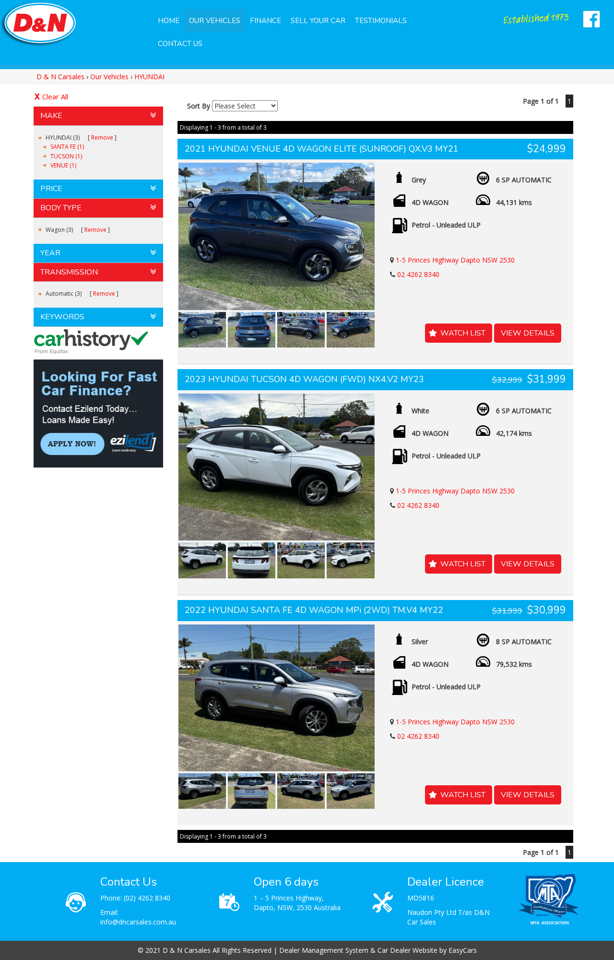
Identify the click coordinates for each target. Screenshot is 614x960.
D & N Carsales (60, 76)
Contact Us (180, 43)
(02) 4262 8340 (147, 897)
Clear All (55, 96)
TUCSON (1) (66, 156)
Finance (265, 20)
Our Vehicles (214, 20)
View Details (528, 333)
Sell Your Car (318, 20)
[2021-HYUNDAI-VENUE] (276, 236)
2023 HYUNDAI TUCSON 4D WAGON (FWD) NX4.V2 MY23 (304, 379)
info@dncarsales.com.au (138, 921)
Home (168, 20)
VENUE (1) (63, 165)
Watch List (462, 333)
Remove (102, 137)
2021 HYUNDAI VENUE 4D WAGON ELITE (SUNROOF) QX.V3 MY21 (322, 149)
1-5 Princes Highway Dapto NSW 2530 (455, 259)
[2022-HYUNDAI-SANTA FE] (276, 698)
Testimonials (381, 20)
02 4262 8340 (418, 274)
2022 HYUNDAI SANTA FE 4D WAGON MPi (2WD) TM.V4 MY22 (314, 610)
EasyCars (463, 950)
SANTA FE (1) (67, 147)
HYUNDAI (149, 76)
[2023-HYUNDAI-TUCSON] (276, 467)
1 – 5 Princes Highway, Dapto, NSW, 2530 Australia (297, 902)
